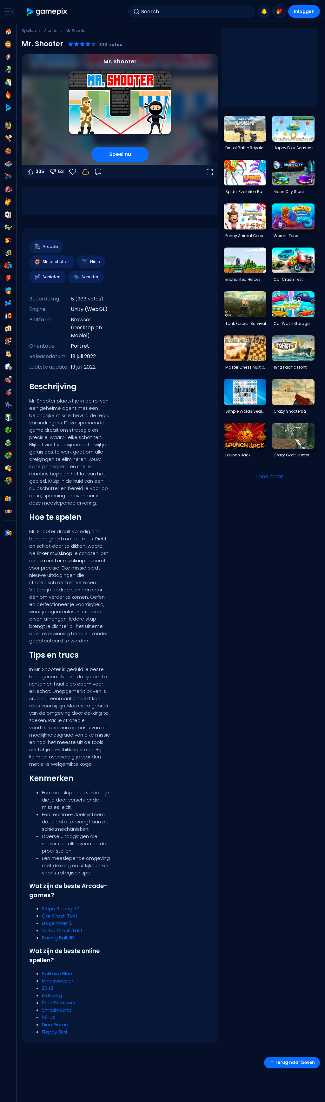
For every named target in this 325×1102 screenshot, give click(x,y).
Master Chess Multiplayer (245, 367)
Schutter (90, 277)
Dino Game (55, 1024)
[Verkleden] (8, 240)
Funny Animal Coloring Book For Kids (245, 235)
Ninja (95, 262)
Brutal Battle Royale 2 (245, 148)
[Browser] (8, 278)
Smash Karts (57, 1010)
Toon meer (269, 476)
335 (40, 171)
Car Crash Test (60, 915)
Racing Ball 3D (58, 937)
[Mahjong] (8, 328)
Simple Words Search (245, 411)
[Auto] (8, 189)
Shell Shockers (58, 1002)
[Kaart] (8, 214)
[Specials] (8, 107)
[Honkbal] (8, 138)
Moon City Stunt (289, 191)
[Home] (8, 31)
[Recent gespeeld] (8, 44)
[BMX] (8, 176)
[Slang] (8, 430)
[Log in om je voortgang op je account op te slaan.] (85, 172)
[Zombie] (8, 480)
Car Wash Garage (291, 323)
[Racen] (8, 379)
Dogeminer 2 (57, 923)
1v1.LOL (49, 1017)
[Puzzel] (8, 366)
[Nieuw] (8, 82)
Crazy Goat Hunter (291, 455)
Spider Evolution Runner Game (245, 191)
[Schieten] (8, 303)
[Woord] (8, 468)
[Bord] (8, 164)
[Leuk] (8, 290)
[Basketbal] (8, 151)
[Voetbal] (8, 442)
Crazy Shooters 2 (290, 411)
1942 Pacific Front (290, 367)
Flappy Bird (54, 1031)
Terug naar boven (295, 1063)
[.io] (8, 316)
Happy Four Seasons (294, 148)
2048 (47, 988)
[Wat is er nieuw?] (264, 11)
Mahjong (52, 995)
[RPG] (8, 392)
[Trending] (8, 95)
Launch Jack (237, 455)
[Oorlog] (8, 455)
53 (61, 171)
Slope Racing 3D (61, 908)
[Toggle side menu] (8, 11)
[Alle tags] (8, 499)
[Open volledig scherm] (209, 172)
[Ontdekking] (8, 69)
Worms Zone (286, 235)
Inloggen (304, 11)
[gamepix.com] (47, 11)
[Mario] (8, 341)
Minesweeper (57, 980)
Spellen (29, 30)
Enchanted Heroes (243, 279)
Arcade (50, 30)
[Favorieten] (279, 11)
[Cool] (8, 227)
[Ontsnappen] (8, 252)
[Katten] (8, 202)
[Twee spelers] (8, 125)
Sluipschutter (56, 262)
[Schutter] (8, 404)
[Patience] (8, 417)
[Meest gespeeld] (8, 57)
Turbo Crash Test (62, 930)
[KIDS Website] (8, 511)
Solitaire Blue (57, 973)
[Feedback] (98, 172)
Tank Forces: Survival (245, 323)
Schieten (52, 277)
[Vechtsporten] (8, 265)
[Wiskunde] (8, 354)
